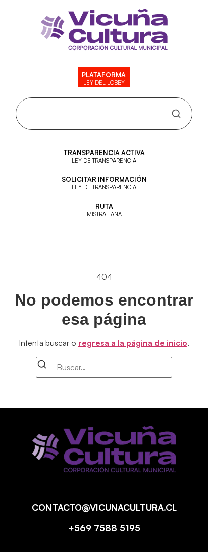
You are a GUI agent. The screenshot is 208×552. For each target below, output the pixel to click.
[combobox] (96, 114)
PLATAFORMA (104, 75)
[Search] (176, 113)
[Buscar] (42, 365)
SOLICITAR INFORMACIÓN (104, 179)
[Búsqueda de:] (104, 367)
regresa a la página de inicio (132, 343)
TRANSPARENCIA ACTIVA (104, 152)
